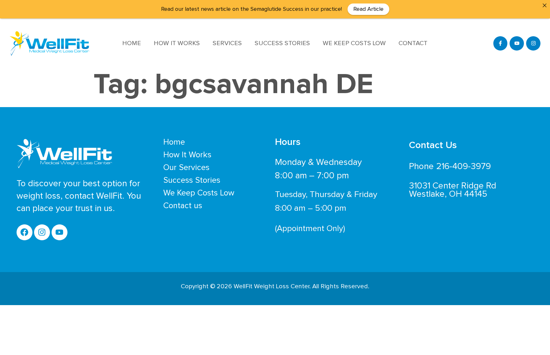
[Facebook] (24, 232)
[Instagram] (533, 43)
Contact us (182, 205)
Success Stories (282, 43)
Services (227, 43)
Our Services (186, 167)
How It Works (177, 43)
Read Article (368, 9)
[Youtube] (517, 43)
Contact (412, 43)
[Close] (544, 5)
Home (131, 43)
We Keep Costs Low (354, 43)
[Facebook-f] (500, 43)
